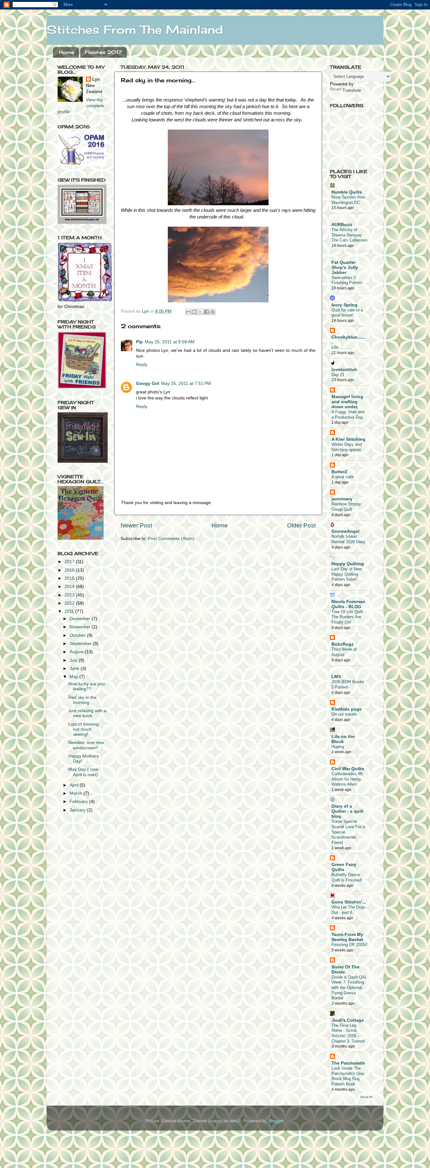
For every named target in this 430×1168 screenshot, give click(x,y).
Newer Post (136, 525)
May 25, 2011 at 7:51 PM (186, 383)
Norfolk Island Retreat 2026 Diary (348, 539)
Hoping (337, 746)
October (78, 635)
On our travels (344, 714)
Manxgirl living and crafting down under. (347, 401)
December (81, 618)
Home (66, 52)
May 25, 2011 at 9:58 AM (170, 342)
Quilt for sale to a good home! (347, 313)
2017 (70, 561)
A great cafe (342, 476)
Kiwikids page (346, 709)
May (74, 676)
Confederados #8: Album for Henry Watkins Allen (347, 779)
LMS (336, 676)
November (81, 627)
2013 (70, 595)
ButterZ (339, 471)
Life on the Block (343, 739)
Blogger (275, 1121)
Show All (366, 1097)
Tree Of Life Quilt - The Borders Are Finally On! (348, 617)
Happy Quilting (347, 563)
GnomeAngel (345, 531)
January (78, 810)
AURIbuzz (341, 224)
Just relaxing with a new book (87, 713)
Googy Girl (147, 383)
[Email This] (188, 312)
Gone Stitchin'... (348, 902)
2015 (70, 578)
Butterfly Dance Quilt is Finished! (346, 877)
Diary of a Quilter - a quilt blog (347, 811)
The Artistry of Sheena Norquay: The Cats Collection (349, 234)
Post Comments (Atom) (171, 538)
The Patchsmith (348, 1063)
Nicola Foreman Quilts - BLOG (348, 604)
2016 (70, 570)
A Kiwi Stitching (348, 439)
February (79, 801)
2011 (70, 611)
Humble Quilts (346, 192)
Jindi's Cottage (347, 1020)
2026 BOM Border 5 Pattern (347, 684)
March (76, 793)
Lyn (96, 79)
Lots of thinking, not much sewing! (84, 729)
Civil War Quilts (347, 768)
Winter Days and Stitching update (346, 447)
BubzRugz (342, 644)
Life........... (341, 347)
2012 (70, 603)
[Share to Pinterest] (212, 312)
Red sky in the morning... (82, 700)
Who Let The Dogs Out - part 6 (348, 910)
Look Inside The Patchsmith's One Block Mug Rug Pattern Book (347, 1076)
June (75, 668)
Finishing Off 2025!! (349, 944)
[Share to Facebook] (206, 312)
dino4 (235, 1121)
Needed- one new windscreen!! (86, 745)
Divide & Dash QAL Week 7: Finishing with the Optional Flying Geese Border (349, 988)
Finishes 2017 (103, 52)
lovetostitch (344, 369)
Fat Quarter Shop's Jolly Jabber (344, 267)
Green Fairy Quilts (343, 867)
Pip (139, 342)
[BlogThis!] (194, 312)
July (74, 660)
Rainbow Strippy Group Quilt (346, 507)
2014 (70, 586)
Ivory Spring (344, 305)
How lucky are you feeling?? (86, 686)
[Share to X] (200, 312)
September (81, 643)
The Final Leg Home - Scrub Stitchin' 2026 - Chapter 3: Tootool (348, 1033)
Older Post (301, 525)
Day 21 (337, 374)
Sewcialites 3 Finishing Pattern (346, 280)
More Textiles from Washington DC (348, 200)
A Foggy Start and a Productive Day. (348, 415)
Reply (141, 364)
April (75, 785)
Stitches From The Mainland (135, 30)
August (77, 651)
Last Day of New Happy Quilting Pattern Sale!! (346, 574)
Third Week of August (344, 652)
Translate (351, 90)
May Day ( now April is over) (83, 772)
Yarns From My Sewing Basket (347, 937)
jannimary (342, 499)
